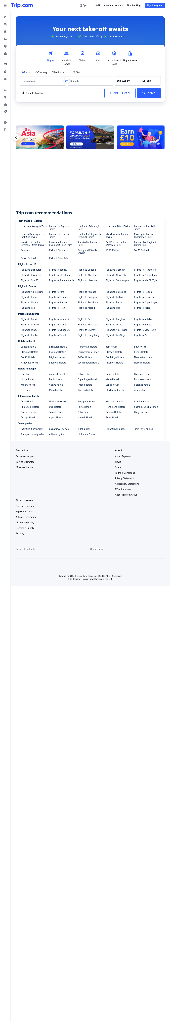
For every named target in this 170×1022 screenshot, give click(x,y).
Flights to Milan (57, 307)
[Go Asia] (40, 137)
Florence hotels (142, 384)
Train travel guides (143, 429)
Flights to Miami (29, 330)
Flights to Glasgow (115, 269)
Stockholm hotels (115, 390)
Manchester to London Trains (117, 235)
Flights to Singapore (59, 330)
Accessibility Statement (127, 483)
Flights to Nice (113, 307)
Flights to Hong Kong (88, 335)
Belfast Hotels (85, 357)
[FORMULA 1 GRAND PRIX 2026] (90, 137)
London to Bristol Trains (118, 226)
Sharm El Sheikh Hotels (146, 407)
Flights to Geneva (143, 324)
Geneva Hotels (113, 412)
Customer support (25, 456)
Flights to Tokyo (114, 324)
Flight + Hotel (120, 93)
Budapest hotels (142, 379)
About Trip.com (123, 456)
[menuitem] (5, 17)
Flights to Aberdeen (88, 275)
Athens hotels (141, 390)
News (118, 462)
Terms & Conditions (125, 473)
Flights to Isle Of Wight (146, 280)
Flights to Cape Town (145, 330)
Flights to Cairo (141, 335)
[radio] (26, 72)
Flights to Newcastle (116, 275)
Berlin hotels (55, 379)
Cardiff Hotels (28, 357)
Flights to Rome (29, 297)
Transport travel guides (32, 434)
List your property (25, 522)
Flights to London (87, 269)
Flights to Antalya (143, 319)
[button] (5, 5)
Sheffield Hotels (57, 362)
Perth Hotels (112, 417)
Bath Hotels (140, 346)
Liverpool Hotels (57, 352)
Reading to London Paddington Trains (144, 235)
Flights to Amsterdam (32, 292)
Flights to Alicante (87, 292)
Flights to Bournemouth (61, 280)
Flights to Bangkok (115, 319)
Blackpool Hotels (29, 352)
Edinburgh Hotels (58, 346)
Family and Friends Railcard (87, 251)
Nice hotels (26, 390)
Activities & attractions (32, 429)
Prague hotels (85, 384)
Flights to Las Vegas (116, 335)
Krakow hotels (28, 384)
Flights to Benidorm (88, 302)
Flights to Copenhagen (146, 302)
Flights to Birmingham (145, 275)
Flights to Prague (58, 302)
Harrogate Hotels (29, 362)
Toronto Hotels (56, 412)
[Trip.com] (22, 5)
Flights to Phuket (30, 335)
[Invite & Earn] (141, 137)
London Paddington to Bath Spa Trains (32, 235)
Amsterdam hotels (58, 374)
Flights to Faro (28, 307)
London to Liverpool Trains (59, 235)
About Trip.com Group (126, 494)
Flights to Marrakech (88, 324)
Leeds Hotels (141, 352)
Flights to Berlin (114, 302)
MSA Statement (123, 489)
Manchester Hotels (87, 346)
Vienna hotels (56, 384)
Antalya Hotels (28, 417)
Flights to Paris (56, 292)
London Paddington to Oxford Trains (145, 243)
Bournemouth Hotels (88, 352)
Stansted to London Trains (88, 243)
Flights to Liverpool (87, 280)
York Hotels (111, 346)
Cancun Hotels (28, 412)
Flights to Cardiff (29, 280)
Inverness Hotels (114, 362)
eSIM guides (84, 429)
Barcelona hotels (142, 374)
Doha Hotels (84, 412)
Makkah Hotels (85, 417)
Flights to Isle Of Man (60, 275)
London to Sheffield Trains (144, 227)
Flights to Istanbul (30, 324)
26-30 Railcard (141, 250)
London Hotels (28, 346)
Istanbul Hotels (142, 401)
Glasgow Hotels (114, 352)
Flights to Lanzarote (144, 297)
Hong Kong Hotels (115, 407)
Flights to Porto (142, 307)
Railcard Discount (57, 250)
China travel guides (59, 429)
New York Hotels (57, 401)
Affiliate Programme (26, 517)
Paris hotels (26, 374)
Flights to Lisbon (29, 302)
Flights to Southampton (118, 280)
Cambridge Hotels (115, 357)
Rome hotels (112, 374)
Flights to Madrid (86, 307)
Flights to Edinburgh (31, 269)
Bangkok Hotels (142, 412)
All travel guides (57, 434)
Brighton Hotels (57, 357)
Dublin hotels (84, 374)
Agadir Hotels (56, 417)
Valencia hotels (85, 390)
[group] (62, 36)
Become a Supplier (25, 528)
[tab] (50, 57)
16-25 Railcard (113, 250)
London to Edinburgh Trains (88, 227)
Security (20, 533)
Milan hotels (55, 390)
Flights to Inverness (31, 275)
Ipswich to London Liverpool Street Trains (60, 243)
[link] (83, 5)
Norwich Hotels (142, 362)
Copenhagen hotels (88, 379)
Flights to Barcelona (116, 292)
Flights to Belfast (58, 269)
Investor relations (25, 506)
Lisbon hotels (28, 379)
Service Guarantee (25, 462)
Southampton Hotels (88, 362)
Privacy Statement (124, 478)
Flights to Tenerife (58, 297)
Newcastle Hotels (143, 357)
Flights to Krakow (115, 297)
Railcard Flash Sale (58, 258)
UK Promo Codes (86, 434)
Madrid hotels (113, 379)
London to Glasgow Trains (34, 226)
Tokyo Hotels (84, 407)
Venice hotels (112, 384)
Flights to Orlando (58, 324)
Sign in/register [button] (155, 5)
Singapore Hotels (86, 401)
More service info (25, 467)
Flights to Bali (84, 319)
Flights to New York (59, 319)
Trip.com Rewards (25, 511)
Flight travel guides (115, 429)
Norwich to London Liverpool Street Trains (32, 243)
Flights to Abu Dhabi (116, 330)
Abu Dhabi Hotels (30, 407)
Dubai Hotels (27, 401)
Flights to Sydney (86, 330)
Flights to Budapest (88, 297)
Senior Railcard (28, 258)
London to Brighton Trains (59, 227)
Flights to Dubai (29, 319)
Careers (119, 467)
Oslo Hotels (55, 407)
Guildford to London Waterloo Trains (116, 243)
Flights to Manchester (145, 269)
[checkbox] (77, 72)
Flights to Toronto (58, 335)
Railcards (25, 250)
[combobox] (29, 81)
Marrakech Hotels (115, 401)
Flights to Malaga (143, 292)
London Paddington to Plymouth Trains (89, 235)
